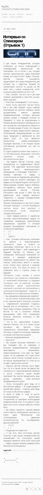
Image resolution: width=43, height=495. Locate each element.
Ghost (17, 484)
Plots (5, 6)
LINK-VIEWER (16, 17)
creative (5, 453)
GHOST (20, 14)
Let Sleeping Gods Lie (29, 450)
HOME (5, 14)
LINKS (5, 17)
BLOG (12, 14)
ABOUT (29, 14)
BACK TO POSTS (10, 460)
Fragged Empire (17, 450)
